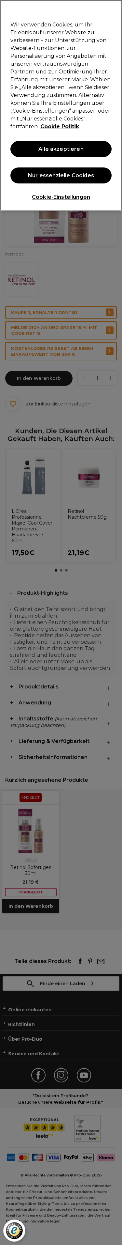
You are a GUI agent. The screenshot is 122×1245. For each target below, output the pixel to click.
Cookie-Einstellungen (61, 197)
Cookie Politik (59, 126)
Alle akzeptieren (61, 149)
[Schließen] (114, 9)
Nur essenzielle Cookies (61, 175)
